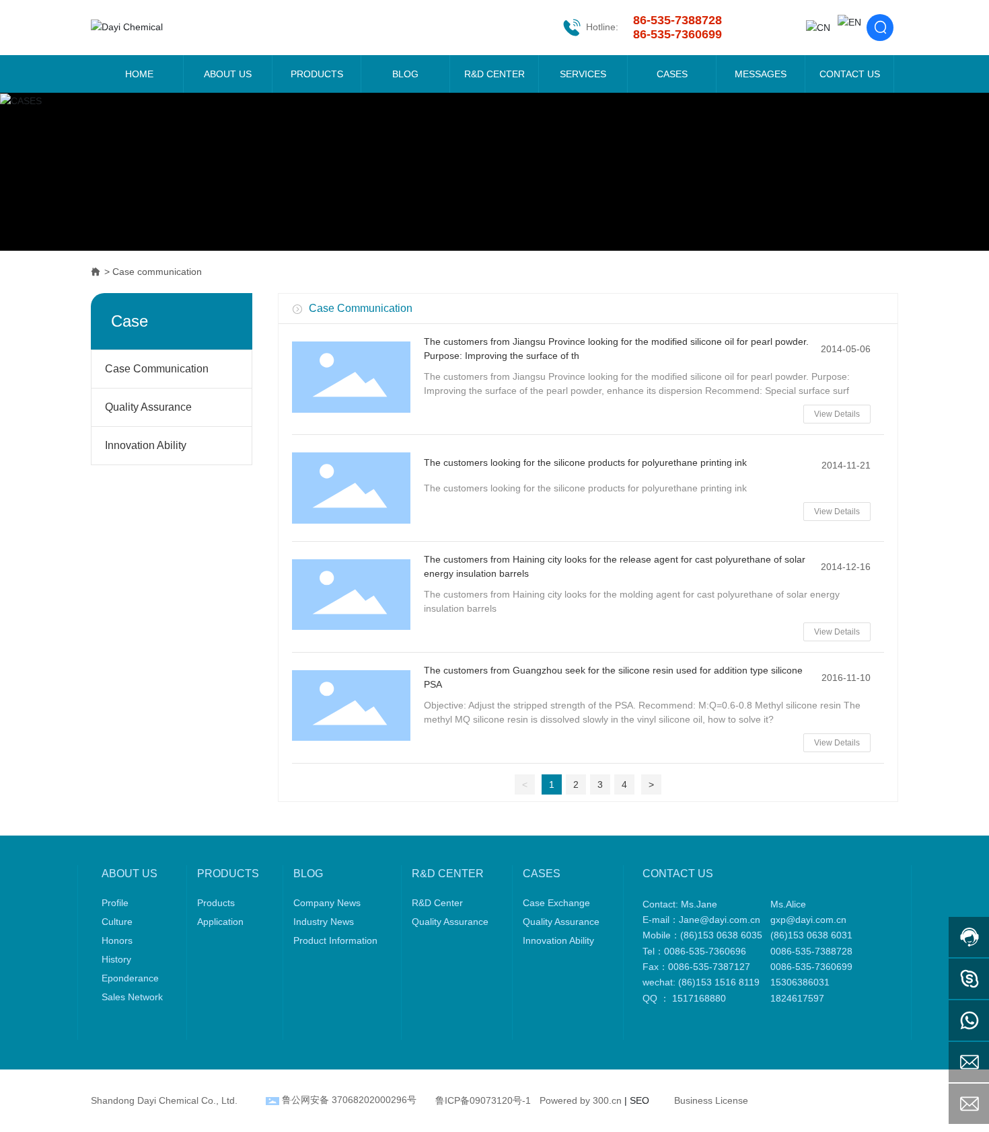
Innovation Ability (145, 445)
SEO (639, 1100)
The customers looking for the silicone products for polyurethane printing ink (585, 462)
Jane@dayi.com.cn (719, 919)
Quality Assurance (148, 407)
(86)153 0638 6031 (814, 935)
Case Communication (157, 368)
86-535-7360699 (677, 34)
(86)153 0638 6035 (721, 935)
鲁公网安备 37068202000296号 (349, 1099)
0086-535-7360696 (705, 951)
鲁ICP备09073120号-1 (483, 1100)
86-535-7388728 (677, 20)
